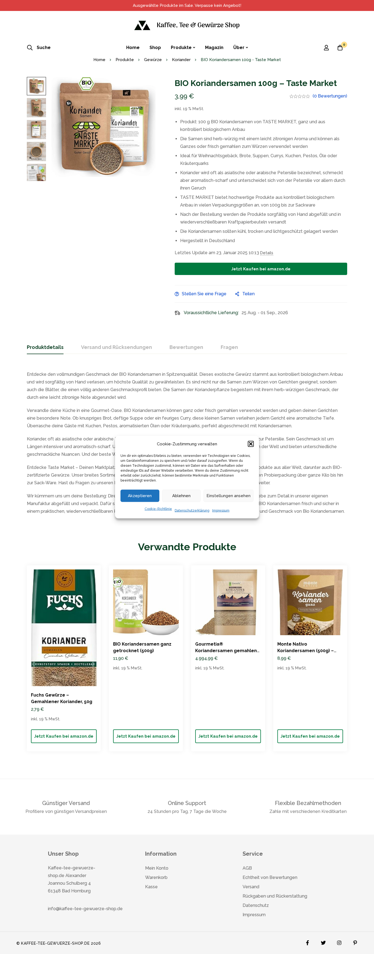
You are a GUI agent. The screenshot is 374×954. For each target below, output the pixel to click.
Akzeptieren (140, 495)
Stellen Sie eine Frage (204, 293)
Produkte (125, 59)
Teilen (248, 293)
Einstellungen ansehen (228, 495)
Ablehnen (181, 495)
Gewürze (153, 59)
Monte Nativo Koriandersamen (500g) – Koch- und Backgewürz (305, 650)
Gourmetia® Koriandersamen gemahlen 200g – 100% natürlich (226, 650)
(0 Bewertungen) (330, 96)
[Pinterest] (355, 941)
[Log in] (326, 48)
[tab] (45, 348)
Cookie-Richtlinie (158, 509)
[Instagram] (339, 941)
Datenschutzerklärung (192, 510)
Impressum (220, 510)
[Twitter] (323, 941)
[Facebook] (307, 941)
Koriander (181, 59)
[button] (251, 443)
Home (99, 59)
